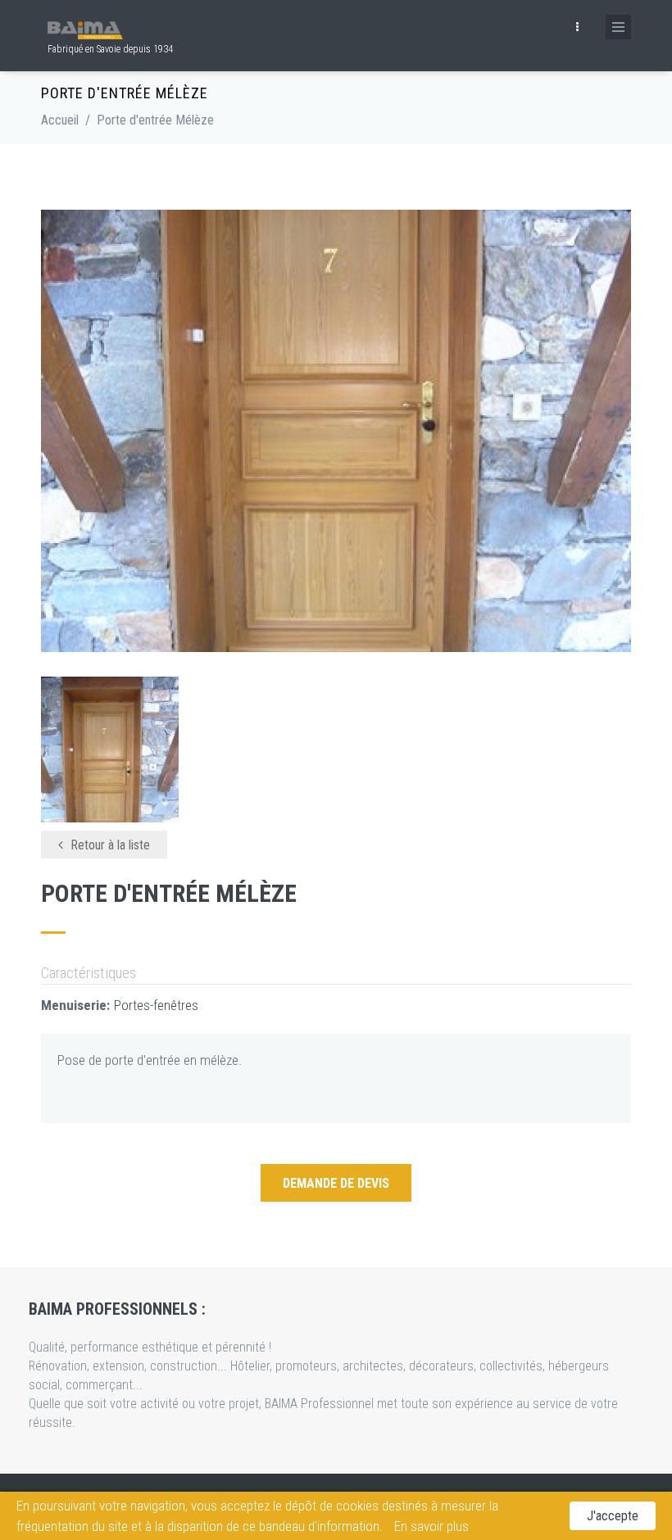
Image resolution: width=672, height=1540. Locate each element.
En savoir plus (431, 1526)
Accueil (60, 120)
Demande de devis (336, 1183)
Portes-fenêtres (156, 1005)
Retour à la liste (108, 845)
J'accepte (612, 1516)
